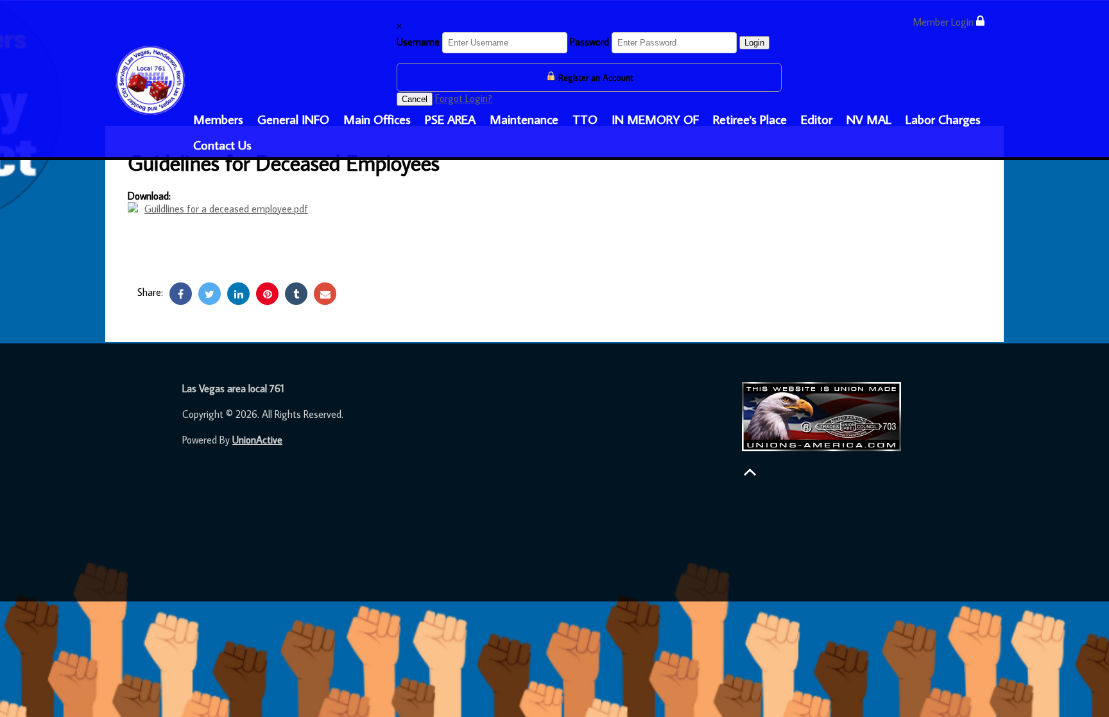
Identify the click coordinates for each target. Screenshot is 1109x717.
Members (218, 118)
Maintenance (524, 118)
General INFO (293, 118)
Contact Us (222, 144)
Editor (816, 118)
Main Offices (377, 118)
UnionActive (257, 439)
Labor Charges (943, 118)
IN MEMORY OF (655, 118)
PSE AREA (450, 118)
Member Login (944, 21)
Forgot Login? (463, 98)
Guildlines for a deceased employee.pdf (226, 208)
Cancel (414, 99)
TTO (584, 118)
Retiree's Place (750, 118)
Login (754, 43)
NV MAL (869, 118)
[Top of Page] (750, 472)
